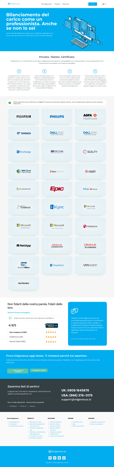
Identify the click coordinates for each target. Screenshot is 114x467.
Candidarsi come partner (98, 422)
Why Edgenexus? (46, 4)
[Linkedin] (50, 457)
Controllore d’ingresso (36, 438)
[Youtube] (59, 457)
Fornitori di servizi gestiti (57, 436)
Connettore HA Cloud (36, 436)
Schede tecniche (77, 422)
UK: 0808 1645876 (75, 390)
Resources (66, 4)
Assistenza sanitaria (55, 432)
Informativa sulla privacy (16, 426)
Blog (74, 424)
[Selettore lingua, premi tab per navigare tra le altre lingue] (104, 4)
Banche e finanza (55, 424)
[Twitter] (54, 457)
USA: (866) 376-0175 (77, 395)
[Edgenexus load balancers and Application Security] (57, 451)
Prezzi (93, 4)
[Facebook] (64, 457)
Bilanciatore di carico (36, 422)
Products (57, 4)
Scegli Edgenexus (14, 422)
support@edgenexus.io (76, 399)
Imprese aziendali (55, 426)
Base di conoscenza (78, 426)
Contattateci (13, 424)
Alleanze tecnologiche (97, 424)
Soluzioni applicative (56, 422)
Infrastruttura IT (54, 434)
